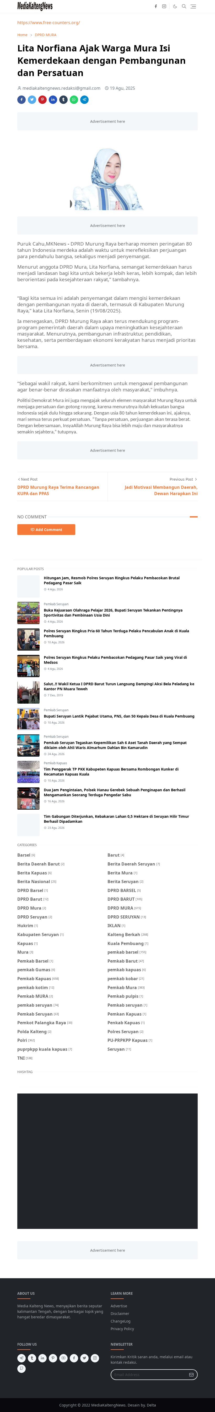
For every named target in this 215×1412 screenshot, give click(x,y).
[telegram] (21, 1358)
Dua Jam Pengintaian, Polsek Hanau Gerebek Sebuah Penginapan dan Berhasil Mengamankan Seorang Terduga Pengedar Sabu (114, 792)
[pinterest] (53, 1358)
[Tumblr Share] (63, 99)
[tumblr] (32, 1358)
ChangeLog (121, 1321)
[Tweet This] (32, 99)
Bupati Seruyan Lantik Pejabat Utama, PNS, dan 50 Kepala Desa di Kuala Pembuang (119, 716)
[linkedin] (42, 1358)
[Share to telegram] (84, 99)
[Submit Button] (191, 1374)
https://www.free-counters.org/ (48, 22)
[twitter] (84, 1358)
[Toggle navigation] (193, 6)
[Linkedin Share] (53, 99)
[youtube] (63, 1358)
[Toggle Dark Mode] (175, 6)
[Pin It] (42, 99)
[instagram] (164, 6)
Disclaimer (120, 1313)
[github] (21, 1369)
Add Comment (49, 529)
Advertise (119, 1305)
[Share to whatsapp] (74, 99)
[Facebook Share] (21, 99)
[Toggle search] (184, 6)
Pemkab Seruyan (56, 604)
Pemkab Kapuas (55, 763)
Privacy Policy (122, 1328)
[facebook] (156, 6)
